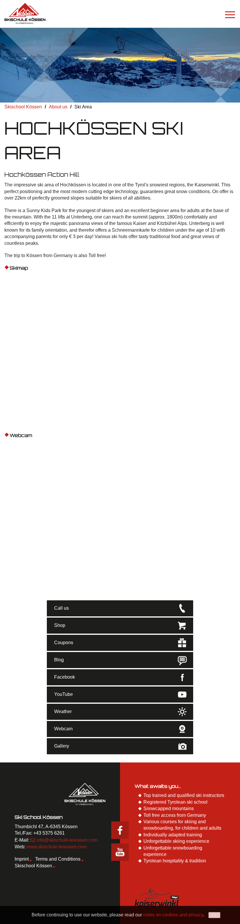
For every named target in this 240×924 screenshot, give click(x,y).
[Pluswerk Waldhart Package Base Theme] (24, 13)
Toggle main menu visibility (230, 14)
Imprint (22, 859)
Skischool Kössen (33, 865)
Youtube (120, 852)
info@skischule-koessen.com (67, 840)
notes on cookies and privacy (173, 914)
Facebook (120, 830)
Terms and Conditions (57, 859)
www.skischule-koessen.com (57, 846)
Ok (214, 915)
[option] (120, 65)
